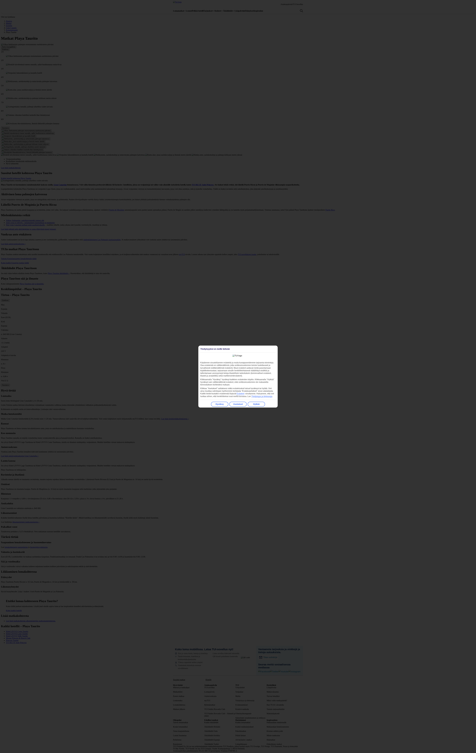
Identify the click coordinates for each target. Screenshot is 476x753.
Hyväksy (220, 404)
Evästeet (240, 394)
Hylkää (256, 404)
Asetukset (238, 404)
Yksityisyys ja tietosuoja (261, 396)
